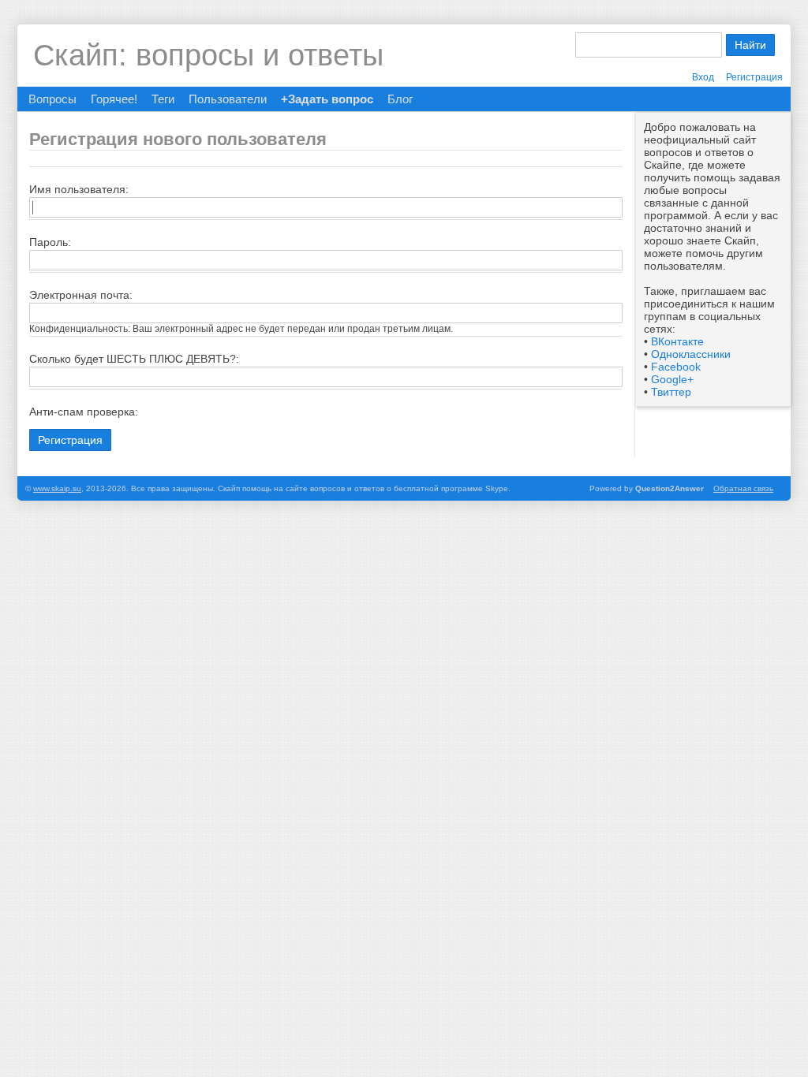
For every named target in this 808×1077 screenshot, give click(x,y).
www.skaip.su (57, 488)
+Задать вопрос (327, 99)
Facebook (676, 366)
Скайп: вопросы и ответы (208, 55)
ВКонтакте (677, 341)
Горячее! (114, 99)
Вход (703, 77)
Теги (163, 99)
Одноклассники (691, 354)
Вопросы (52, 99)
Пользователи (228, 99)
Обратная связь (743, 488)
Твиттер (671, 392)
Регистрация (754, 77)
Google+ (672, 379)
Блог (400, 99)
